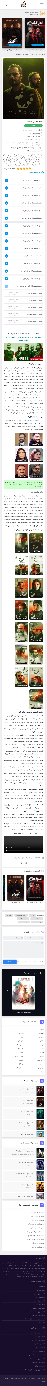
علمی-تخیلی (20, 1049)
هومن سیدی (23, 922)
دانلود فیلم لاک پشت (37, 1213)
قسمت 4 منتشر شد (38, 45)
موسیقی (41, 1068)
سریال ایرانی (33, 54)
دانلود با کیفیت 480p (35, 294)
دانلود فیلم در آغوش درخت (35, 1232)
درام (42, 1045)
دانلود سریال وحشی (39, 1308)
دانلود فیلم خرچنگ (38, 1243)
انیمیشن (41, 1033)
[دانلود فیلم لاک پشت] (23, 993)
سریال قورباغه (34, 407)
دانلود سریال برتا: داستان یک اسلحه (34, 1319)
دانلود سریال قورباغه (35, 121)
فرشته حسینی (37, 919)
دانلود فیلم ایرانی (40, 1290)
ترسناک (41, 1037)
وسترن (21, 1072)
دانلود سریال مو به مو (38, 1315)
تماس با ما (42, 1323)
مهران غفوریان (23, 919)
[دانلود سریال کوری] (15, 888)
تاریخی (21, 1033)
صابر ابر (29, 421)
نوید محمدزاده (38, 421)
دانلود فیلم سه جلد (38, 1247)
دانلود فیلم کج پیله (37, 1220)
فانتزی (42, 1052)
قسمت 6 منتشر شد (15, 45)
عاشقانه (41, 1049)
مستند (21, 1060)
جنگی (42, 1041)
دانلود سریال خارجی (39, 1301)
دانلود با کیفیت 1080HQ (34, 315)
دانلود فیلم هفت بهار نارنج (35, 1239)
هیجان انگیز (20, 1068)
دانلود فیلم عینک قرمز (37, 1228)
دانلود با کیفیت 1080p (35, 308)
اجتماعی (41, 1029)
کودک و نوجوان (19, 1056)
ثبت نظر (10, 962)
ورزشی (41, 1072)
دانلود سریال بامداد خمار (38, 1312)
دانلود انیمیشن (40, 1305)
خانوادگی (21, 1041)
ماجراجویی (40, 1060)
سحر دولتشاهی (21, 915)
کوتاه (42, 1056)
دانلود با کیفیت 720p (35, 301)
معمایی (41, 1064)
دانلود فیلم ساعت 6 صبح (36, 1236)
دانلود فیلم (9, 1263)
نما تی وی (42, 54)
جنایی (22, 1037)
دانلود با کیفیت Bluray (35, 322)
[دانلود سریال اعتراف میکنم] (35, 888)
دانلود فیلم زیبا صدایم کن (36, 1224)
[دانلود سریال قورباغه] (23, 88)
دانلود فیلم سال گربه (37, 1216)
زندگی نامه (20, 1045)
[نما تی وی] (23, 4)
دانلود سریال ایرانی (39, 1294)
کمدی (22, 1052)
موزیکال (21, 1064)
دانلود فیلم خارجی (39, 1297)
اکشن (22, 1029)
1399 (32, 915)
